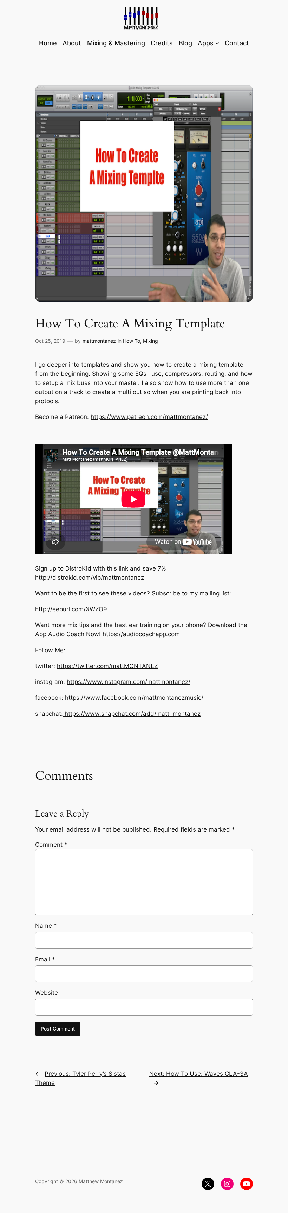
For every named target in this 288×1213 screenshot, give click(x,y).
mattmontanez (99, 341)
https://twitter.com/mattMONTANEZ (107, 665)
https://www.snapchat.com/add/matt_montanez (132, 713)
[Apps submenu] (217, 43)
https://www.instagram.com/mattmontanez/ (128, 681)
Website (46, 992)
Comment (51, 844)
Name (46, 925)
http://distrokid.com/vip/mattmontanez (89, 577)
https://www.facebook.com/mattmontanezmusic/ (133, 697)
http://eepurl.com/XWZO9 (71, 609)
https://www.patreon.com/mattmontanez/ (149, 416)
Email (45, 959)
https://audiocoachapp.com (141, 634)
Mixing (150, 341)
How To (131, 341)
